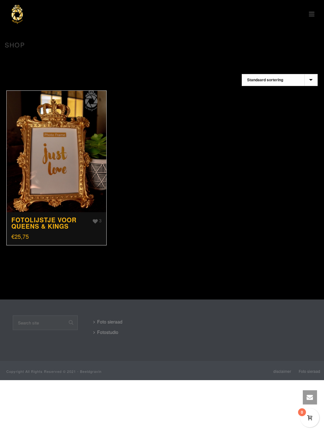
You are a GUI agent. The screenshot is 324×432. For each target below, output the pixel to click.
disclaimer (282, 371)
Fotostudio (107, 332)
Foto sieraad (109, 321)
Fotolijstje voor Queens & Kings (44, 223)
